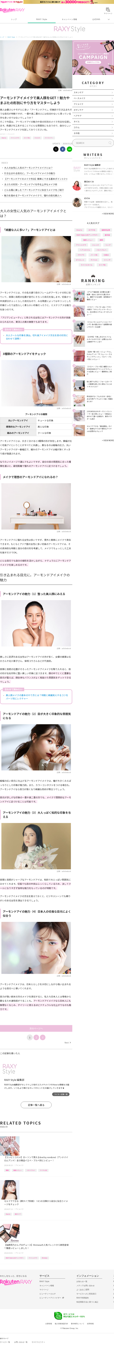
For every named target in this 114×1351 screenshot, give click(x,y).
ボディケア (78, 109)
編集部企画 (106, 230)
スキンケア (78, 92)
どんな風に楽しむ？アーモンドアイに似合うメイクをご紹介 (34, 190)
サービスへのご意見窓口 (86, 1294)
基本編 (107, 235)
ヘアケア (77, 115)
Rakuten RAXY (12, 10)
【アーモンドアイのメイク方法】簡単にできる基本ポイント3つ (35, 178)
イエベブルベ (31, 1170)
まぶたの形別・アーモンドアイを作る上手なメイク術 (30, 184)
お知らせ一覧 (81, 1281)
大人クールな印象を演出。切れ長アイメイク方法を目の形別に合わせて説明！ (37, 337)
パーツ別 (94, 255)
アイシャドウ (15, 138)
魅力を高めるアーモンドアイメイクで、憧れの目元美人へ (33, 195)
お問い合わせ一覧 (21, 1342)
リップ (107, 245)
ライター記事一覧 (61, 1094)
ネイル (77, 121)
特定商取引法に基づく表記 (87, 1302)
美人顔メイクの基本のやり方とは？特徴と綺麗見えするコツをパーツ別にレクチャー (37, 696)
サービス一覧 (5, 1342)
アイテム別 (43, 1170)
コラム (77, 127)
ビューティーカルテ (47, 1294)
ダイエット (80, 260)
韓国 (7, 1170)
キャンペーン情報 (69, 19)
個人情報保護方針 (61, 1324)
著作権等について (77, 1324)
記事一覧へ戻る (36, 1105)
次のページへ (36, 1028)
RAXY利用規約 (82, 1298)
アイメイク (11, 134)
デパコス (94, 260)
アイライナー (49, 138)
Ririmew (44, 1258)
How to (4, 138)
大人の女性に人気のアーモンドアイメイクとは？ (28, 167)
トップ (14, 19)
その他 (77, 133)
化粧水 (106, 255)
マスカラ (37, 138)
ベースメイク (79, 98)
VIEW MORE (108, 213)
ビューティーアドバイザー (50, 1298)
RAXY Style (41, 19)
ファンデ (107, 260)
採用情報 (90, 1324)
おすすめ (92, 230)
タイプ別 (27, 138)
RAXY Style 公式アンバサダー (15, 1258)
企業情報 (48, 1324)
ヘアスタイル (85, 250)
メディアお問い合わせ (85, 1286)
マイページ (44, 1290)
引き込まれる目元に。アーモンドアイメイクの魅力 (29, 173)
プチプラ (81, 255)
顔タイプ (18, 1214)
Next (68, 1042)
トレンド (95, 245)
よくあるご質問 (82, 1290)
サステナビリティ (38, 1342)
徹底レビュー (17, 1170)
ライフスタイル (86, 265)
